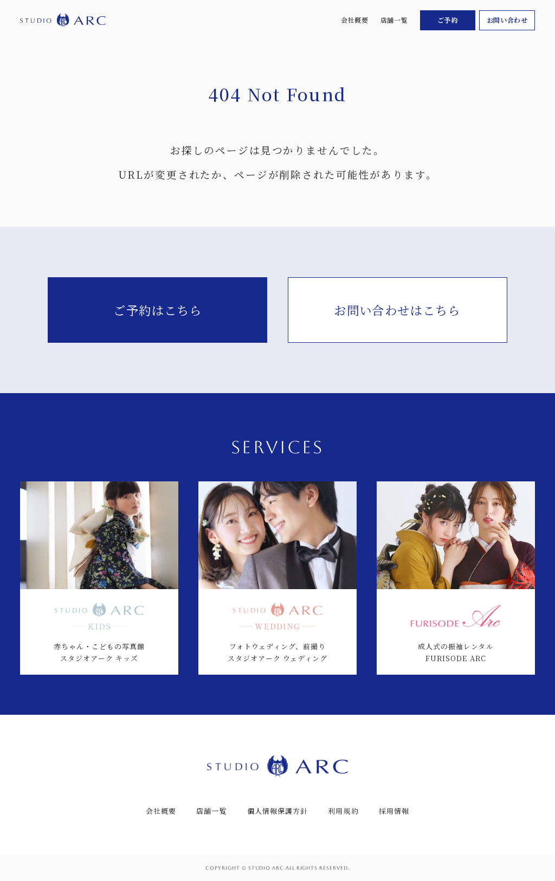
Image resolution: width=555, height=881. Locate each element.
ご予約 (447, 19)
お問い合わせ (507, 19)
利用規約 (343, 810)
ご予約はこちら (157, 309)
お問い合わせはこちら (397, 309)
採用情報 (394, 810)
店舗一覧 (394, 19)
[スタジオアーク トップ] (63, 20)
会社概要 (354, 19)
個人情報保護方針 (277, 810)
